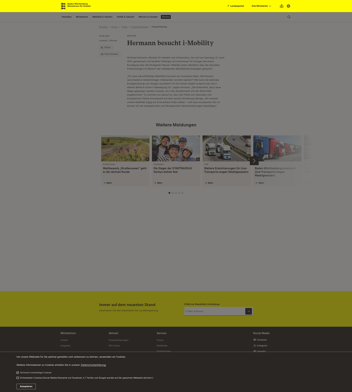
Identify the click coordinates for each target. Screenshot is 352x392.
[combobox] (262, 6)
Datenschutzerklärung (93, 364)
